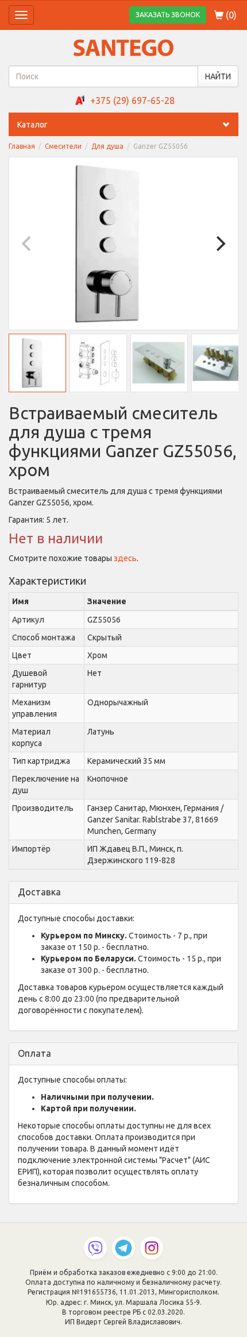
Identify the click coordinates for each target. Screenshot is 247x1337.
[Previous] (27, 243)
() (230, 15)
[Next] (219, 243)
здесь (125, 558)
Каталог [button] (32, 124)
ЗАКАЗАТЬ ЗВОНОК (168, 14)
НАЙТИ (218, 76)
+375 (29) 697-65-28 (132, 100)
